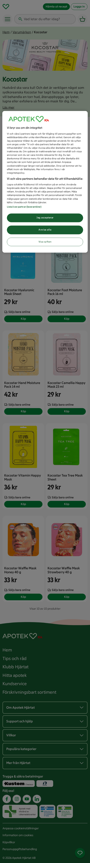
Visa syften (45, 241)
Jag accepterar (45, 217)
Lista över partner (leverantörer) (24, 206)
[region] (45, 182)
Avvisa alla (45, 229)
